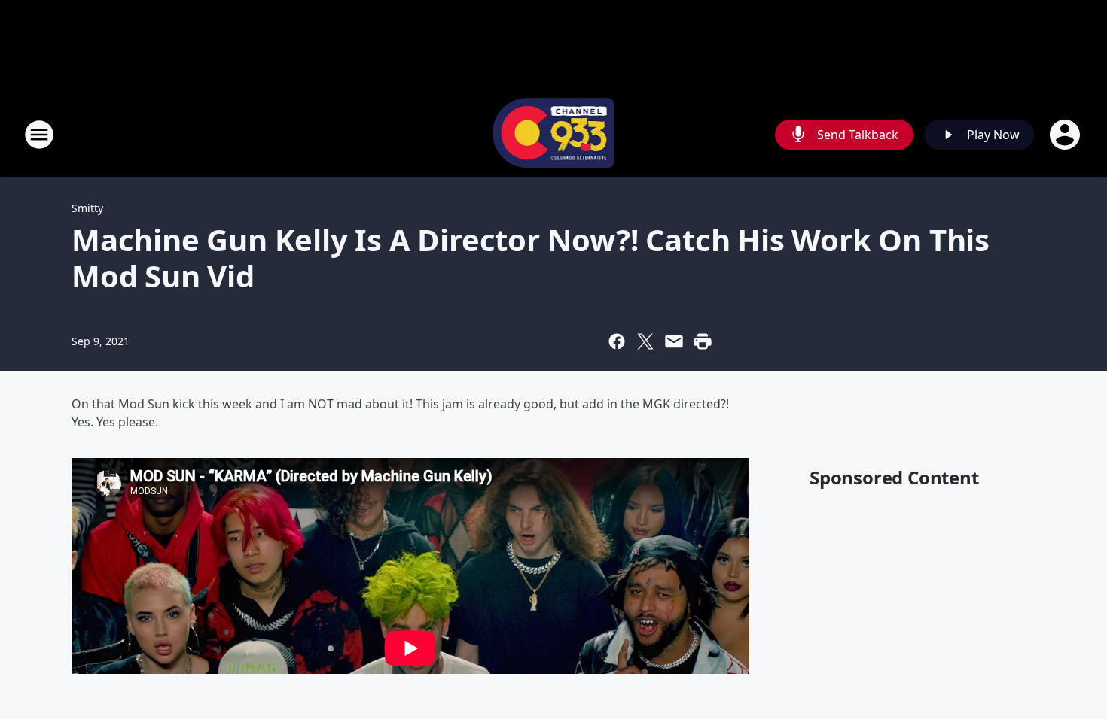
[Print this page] (702, 341)
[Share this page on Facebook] (616, 341)
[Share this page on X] (645, 341)
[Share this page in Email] (674, 341)
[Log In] (1066, 135)
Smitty (87, 208)
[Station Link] (554, 134)
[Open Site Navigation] (39, 135)
